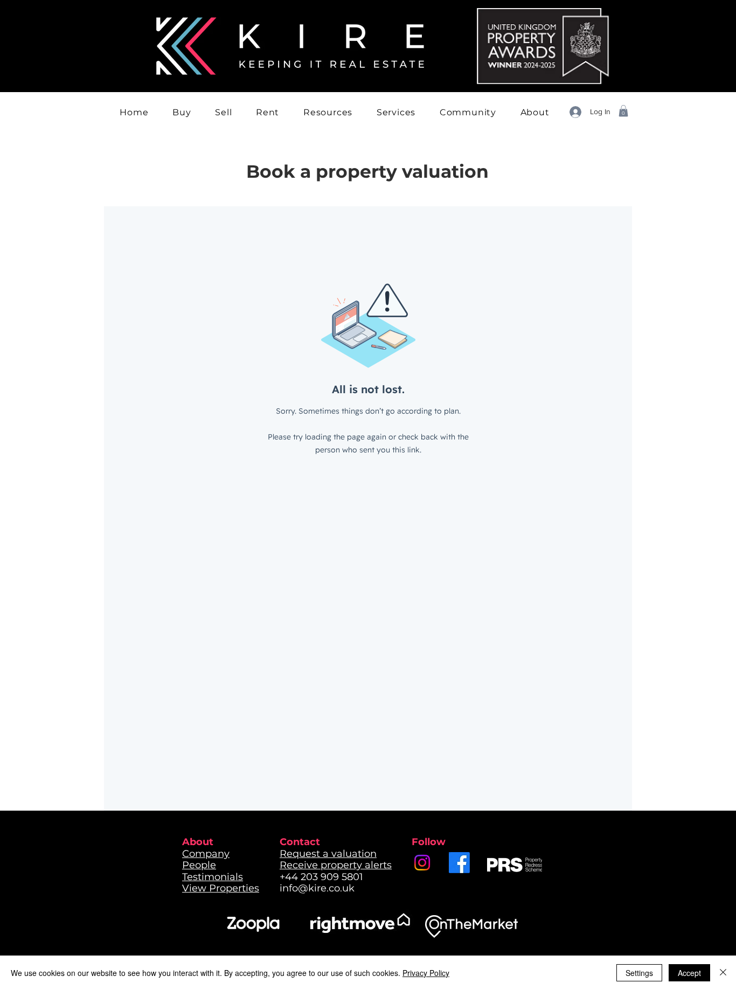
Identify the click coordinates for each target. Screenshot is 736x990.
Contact (300, 842)
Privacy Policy (425, 972)
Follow (429, 842)
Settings (639, 972)
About (197, 842)
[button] (182, 112)
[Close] (723, 972)
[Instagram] (422, 862)
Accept (689, 972)
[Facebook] (459, 862)
